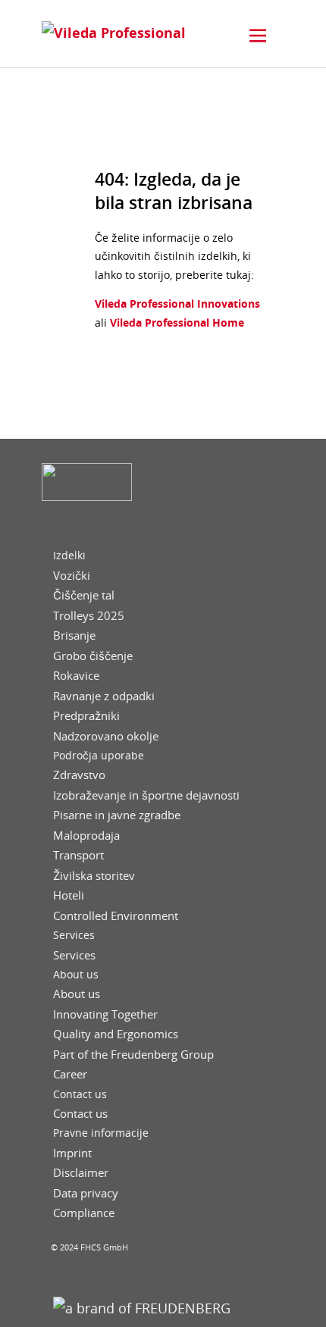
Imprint (72, 1153)
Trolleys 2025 (88, 616)
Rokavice (76, 675)
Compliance (83, 1213)
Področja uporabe (98, 755)
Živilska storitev (94, 875)
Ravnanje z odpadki (104, 696)
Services (74, 935)
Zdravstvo (79, 775)
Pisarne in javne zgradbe (116, 815)
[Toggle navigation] (258, 35)
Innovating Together (105, 1014)
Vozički (71, 575)
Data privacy (85, 1193)
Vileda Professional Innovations (177, 303)
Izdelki (69, 555)
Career (70, 1074)
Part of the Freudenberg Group (133, 1054)
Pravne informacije (101, 1133)
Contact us (80, 1094)
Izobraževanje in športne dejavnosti (146, 795)
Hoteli (68, 895)
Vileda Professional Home (175, 322)
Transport (78, 855)
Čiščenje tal (83, 595)
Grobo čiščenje (93, 656)
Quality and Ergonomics (115, 1034)
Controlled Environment (115, 916)
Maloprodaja (86, 835)
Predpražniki (86, 716)
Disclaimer (80, 1173)
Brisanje (74, 635)
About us (76, 974)
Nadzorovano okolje (105, 736)
